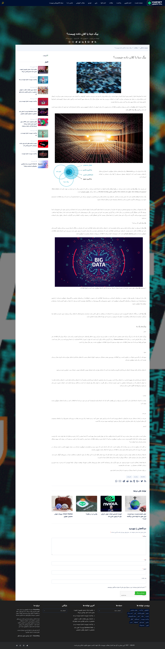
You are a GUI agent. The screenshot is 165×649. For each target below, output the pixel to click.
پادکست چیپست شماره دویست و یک (29, 134)
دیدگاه (144, 536)
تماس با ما (70, 3)
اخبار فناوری (128, 3)
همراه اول (141, 622)
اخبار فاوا (103, 3)
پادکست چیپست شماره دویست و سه (28, 80)
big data (143, 477)
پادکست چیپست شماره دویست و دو (28, 101)
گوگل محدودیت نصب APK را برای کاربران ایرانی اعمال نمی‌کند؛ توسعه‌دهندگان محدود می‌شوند (28, 124)
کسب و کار (130, 613)
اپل (135, 613)
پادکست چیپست (145, 619)
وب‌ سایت (144, 578)
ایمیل (144, 569)
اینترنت (147, 616)
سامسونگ (142, 625)
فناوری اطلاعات (141, 613)
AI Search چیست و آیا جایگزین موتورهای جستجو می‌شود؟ (29, 165)
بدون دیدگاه (69, 38)
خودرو (89, 3)
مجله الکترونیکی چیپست (56, 3)
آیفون (147, 625)
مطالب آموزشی (80, 3)
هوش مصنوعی (134, 610)
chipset (136, 622)
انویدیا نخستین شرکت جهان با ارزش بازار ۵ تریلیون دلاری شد (111, 515)
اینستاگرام (137, 619)
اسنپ (131, 622)
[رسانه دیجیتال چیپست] (154, 3)
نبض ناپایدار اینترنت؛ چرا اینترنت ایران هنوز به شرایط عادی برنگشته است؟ (136, 516)
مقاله (142, 616)
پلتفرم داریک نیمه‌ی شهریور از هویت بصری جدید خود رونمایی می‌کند (28, 70)
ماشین (147, 622)
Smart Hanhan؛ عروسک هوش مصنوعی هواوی (63, 515)
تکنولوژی (147, 610)
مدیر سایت (93, 38)
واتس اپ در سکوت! (91, 514)
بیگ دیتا (136, 477)
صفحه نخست (139, 3)
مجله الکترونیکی (132, 616)
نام (145, 560)
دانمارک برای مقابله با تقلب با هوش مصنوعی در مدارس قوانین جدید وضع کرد (28, 92)
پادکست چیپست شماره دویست (29, 154)
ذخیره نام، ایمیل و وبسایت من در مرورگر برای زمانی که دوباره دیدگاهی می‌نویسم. (126, 587)
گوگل (132, 619)
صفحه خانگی (144, 48)
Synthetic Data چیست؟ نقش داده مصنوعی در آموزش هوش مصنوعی (28, 113)
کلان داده (129, 477)
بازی (96, 3)
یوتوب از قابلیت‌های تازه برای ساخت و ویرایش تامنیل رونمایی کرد (28, 145)
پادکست (118, 3)
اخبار (139, 616)
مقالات (111, 3)
